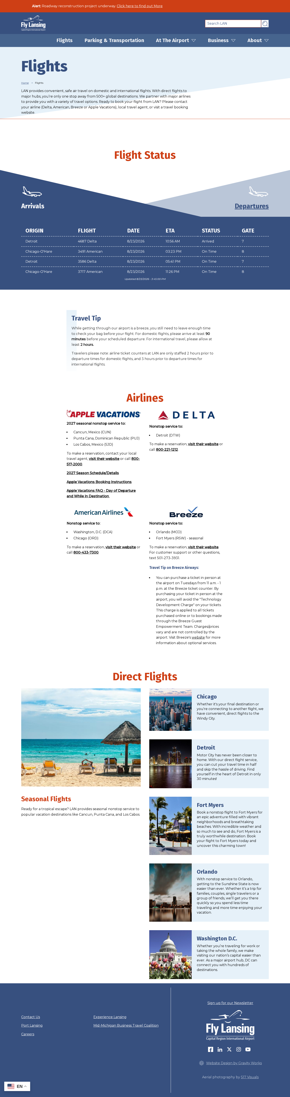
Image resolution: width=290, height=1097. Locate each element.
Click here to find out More (140, 6)
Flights (64, 40)
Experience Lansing (110, 1017)
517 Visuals (250, 1077)
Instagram (239, 1049)
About (255, 40)
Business (219, 40)
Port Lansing (32, 1025)
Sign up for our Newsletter (230, 1003)
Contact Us (30, 1017)
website (198, 637)
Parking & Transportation (114, 40)
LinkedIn (221, 1049)
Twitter (230, 1049)
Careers (27, 1034)
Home (25, 82)
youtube (249, 1049)
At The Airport (173, 40)
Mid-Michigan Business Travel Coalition (126, 1025)
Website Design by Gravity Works (234, 1063)
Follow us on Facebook (211, 1049)
